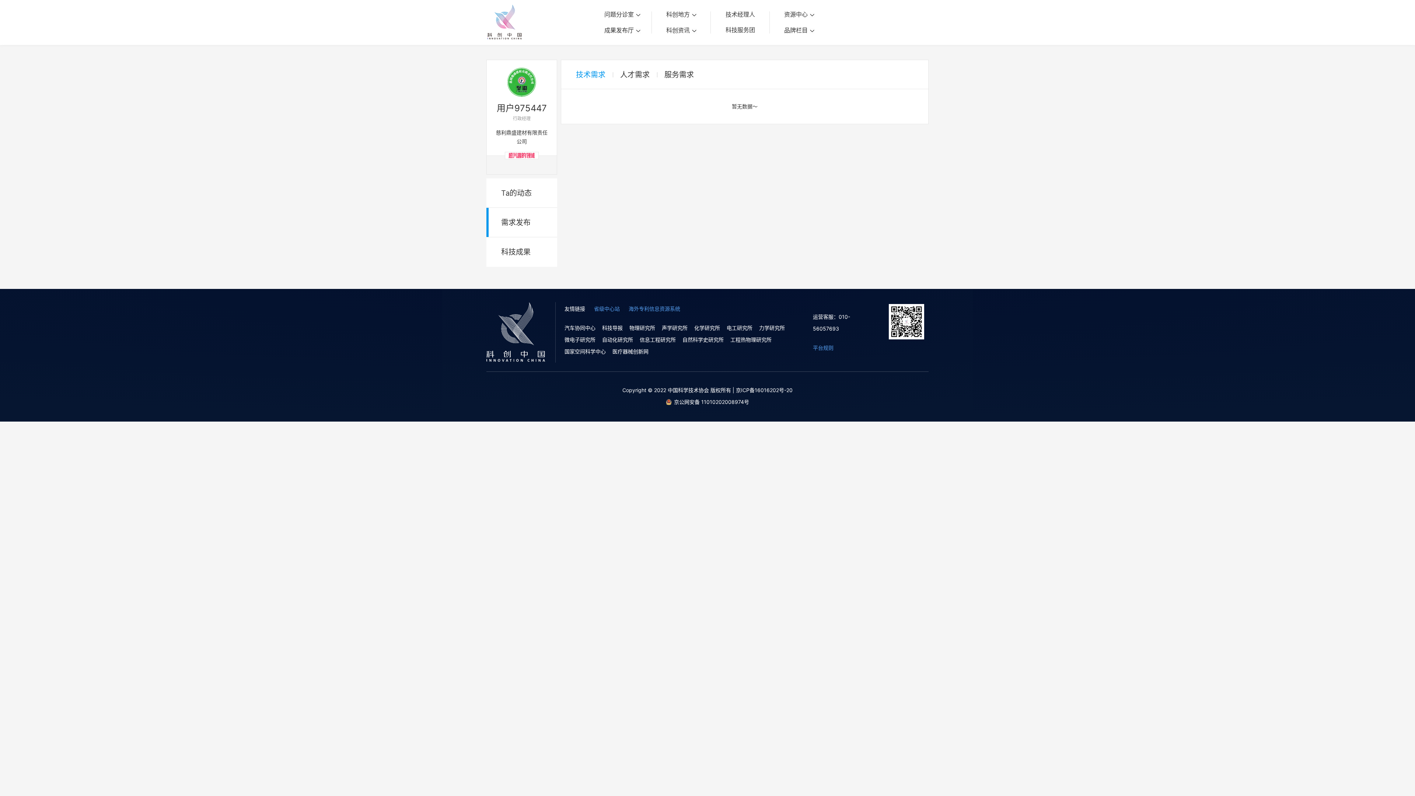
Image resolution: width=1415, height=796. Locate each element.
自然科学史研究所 (703, 339)
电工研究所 (739, 328)
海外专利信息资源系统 (654, 309)
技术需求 (590, 74)
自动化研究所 (617, 339)
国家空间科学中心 (585, 351)
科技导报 (612, 328)
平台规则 (823, 348)
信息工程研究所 (658, 339)
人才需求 (635, 74)
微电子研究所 (580, 339)
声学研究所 (675, 328)
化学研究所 (707, 328)
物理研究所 (642, 328)
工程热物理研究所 (751, 339)
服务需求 (679, 74)
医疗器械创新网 (630, 351)
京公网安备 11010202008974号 (711, 402)
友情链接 (575, 309)
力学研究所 (772, 328)
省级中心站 (607, 309)
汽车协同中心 (580, 328)
